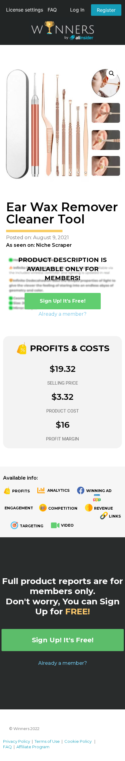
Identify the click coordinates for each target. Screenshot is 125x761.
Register (106, 10)
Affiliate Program (32, 746)
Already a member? (62, 314)
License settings (24, 10)
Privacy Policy (16, 741)
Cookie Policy (78, 741)
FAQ (52, 10)
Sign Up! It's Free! (62, 640)
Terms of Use (47, 741)
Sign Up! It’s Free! (63, 301)
